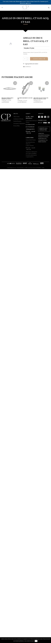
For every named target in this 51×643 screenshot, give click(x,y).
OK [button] (36, 641)
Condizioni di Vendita (18, 119)
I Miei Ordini (16, 116)
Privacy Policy (16, 125)
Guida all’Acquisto (17, 121)
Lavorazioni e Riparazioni (19, 123)
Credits (43, 167)
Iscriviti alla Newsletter (43, 129)
